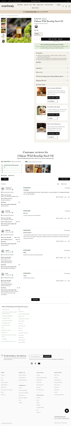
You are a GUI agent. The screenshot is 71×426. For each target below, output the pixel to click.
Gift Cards (3, 394)
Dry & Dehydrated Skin (7, 321)
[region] (38, 168)
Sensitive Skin (39, 380)
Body (2, 380)
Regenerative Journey (23, 319)
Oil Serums (21, 311)
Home (2, 15)
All (5, 15)
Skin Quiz (39, 387)
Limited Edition (4, 385)
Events (20, 388)
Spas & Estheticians (23, 380)
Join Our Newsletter (23, 390)
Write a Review (65, 179)
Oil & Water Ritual (40, 390)
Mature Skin (4, 332)
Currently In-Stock (6, 318)
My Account (56, 390)
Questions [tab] (11, 176)
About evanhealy (22, 375)
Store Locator (57, 385)
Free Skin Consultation (17, 1)
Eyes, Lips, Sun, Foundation (7, 390)
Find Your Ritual (4, 382)
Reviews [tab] (4, 176)
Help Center (56, 375)
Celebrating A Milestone (7, 316)
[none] (3, 20)
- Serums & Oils (5, 309)
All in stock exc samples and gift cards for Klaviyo (9, 312)
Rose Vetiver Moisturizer (54, 124)
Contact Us (56, 387)
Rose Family (21, 321)
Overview (39, 412)
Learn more (52, 94)
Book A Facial (22, 395)
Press (20, 400)
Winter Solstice (21, 342)
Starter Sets (3, 387)
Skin (37, 410)
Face (3, 328)
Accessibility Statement (59, 394)
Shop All (20, 328)
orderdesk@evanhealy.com (60, 416)
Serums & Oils (21, 326)
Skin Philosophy (22, 377)
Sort (58, 184)
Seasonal (20, 323)
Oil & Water (4, 339)
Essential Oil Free (6, 325)
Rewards (10, 1)
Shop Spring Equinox (23, 333)
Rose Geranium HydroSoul (54, 88)
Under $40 (21, 337)
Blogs (38, 400)
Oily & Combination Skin (24, 314)
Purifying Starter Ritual (31, 12)
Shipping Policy (57, 380)
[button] (26, 4)
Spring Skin (21, 335)
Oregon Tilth (21, 316)
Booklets (38, 405)
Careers (55, 392)
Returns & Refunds (58, 382)
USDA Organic (21, 340)
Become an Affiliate (23, 397)
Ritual (2, 392)
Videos (38, 402)
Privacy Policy (64, 422)
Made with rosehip (6, 330)
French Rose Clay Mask (53, 107)
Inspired (20, 402)
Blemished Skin (40, 385)
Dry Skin (38, 375)
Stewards (38, 397)
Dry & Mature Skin (6, 323)
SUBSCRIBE (47, 356)
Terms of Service (57, 422)
